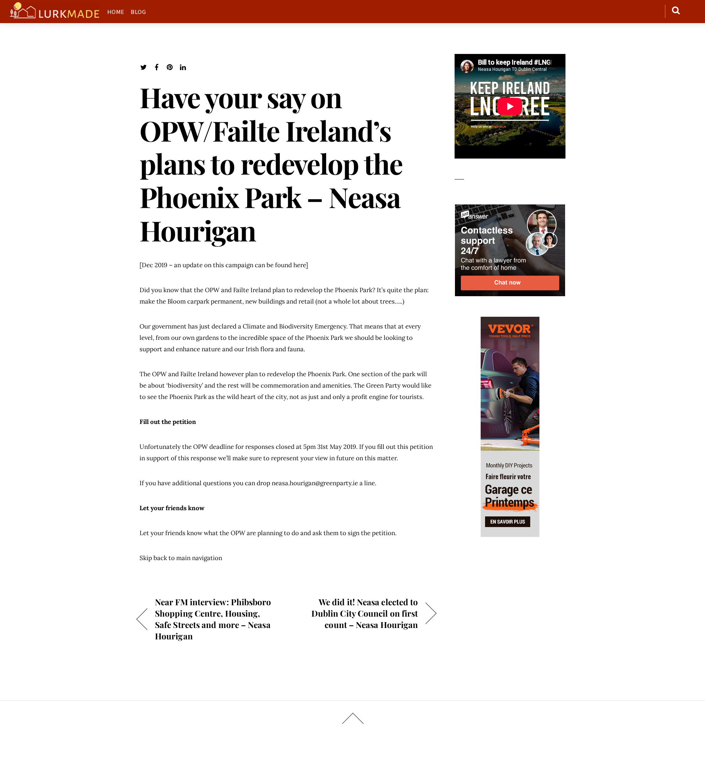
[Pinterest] (170, 67)
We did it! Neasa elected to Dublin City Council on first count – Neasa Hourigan (356, 613)
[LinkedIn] (183, 67)
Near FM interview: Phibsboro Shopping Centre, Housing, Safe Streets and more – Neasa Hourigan (213, 619)
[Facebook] (156, 67)
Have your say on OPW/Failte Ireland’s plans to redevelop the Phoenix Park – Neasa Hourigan (271, 163)
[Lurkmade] (55, 14)
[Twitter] (143, 67)
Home (115, 12)
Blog (138, 12)
